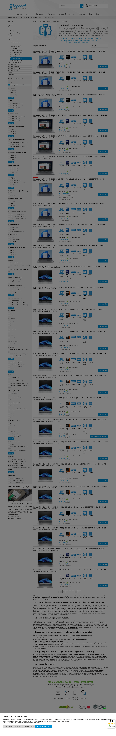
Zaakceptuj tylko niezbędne (12, 726)
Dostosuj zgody (29, 726)
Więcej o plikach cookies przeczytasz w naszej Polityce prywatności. (22, 722)
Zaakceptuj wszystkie (43, 726)
